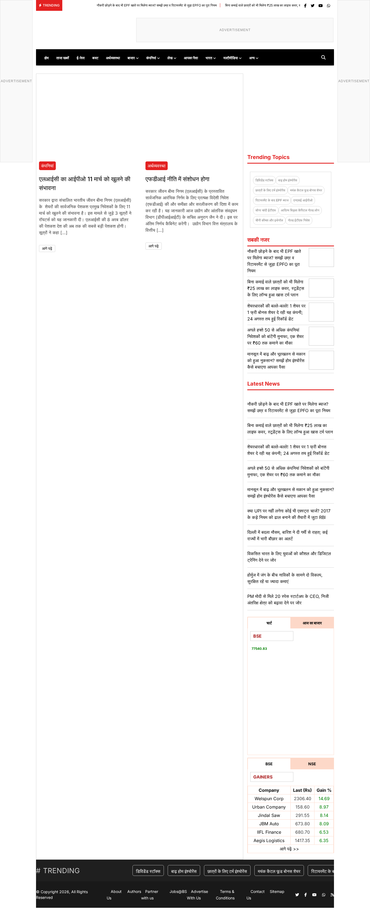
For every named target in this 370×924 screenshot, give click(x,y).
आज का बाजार (312, 623)
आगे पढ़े (47, 248)
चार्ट (269, 623)
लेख (170, 58)
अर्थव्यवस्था (113, 58)
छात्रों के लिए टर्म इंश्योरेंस (270, 190)
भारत (209, 58)
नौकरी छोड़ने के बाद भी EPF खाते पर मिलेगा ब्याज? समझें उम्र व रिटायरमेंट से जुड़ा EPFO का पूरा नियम (136, 5)
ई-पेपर (81, 58)
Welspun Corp (269, 798)
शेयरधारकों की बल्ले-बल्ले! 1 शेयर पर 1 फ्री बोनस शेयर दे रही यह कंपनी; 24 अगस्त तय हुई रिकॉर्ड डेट (276, 312)
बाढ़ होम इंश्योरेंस (287, 180)
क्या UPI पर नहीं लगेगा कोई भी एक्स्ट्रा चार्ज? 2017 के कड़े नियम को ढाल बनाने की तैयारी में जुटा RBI (288, 514)
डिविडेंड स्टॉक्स (264, 180)
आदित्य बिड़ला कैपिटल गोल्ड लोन (300, 210)
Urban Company (269, 807)
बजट (95, 58)
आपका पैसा (191, 58)
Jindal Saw (269, 815)
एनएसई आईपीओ (303, 200)
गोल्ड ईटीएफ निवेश (299, 220)
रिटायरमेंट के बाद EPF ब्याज (271, 200)
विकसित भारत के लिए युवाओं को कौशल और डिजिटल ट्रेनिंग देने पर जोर (289, 557)
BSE (269, 763)
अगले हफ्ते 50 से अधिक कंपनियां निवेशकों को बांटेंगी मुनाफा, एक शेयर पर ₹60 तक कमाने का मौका (275, 336)
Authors (134, 891)
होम (46, 58)
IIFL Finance (269, 832)
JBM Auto (269, 823)
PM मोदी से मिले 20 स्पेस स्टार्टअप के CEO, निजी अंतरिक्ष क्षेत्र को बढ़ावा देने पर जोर (288, 599)
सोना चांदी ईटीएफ (265, 210)
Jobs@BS (178, 891)
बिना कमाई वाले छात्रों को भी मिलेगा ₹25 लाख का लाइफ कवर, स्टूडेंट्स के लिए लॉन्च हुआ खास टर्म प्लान (264, 5)
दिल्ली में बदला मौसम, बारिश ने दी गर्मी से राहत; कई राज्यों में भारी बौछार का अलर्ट (287, 535)
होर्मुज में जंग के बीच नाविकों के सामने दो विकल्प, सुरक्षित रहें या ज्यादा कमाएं (285, 578)
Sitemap (277, 891)
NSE (312, 763)
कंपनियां (151, 58)
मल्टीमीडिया (230, 58)
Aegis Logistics (269, 840)
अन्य (252, 58)
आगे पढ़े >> (289, 849)
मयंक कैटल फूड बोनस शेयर (306, 190)
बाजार (131, 58)
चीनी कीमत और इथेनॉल (269, 220)
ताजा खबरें (62, 58)
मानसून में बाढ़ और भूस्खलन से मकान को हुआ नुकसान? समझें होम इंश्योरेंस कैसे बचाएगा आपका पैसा (276, 360)
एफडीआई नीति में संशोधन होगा (177, 179)
